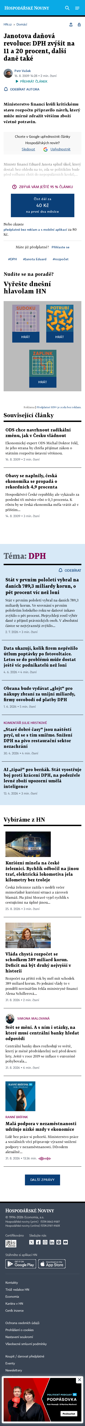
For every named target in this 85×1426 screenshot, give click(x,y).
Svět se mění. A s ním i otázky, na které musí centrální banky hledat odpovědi (42, 1033)
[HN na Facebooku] (38, 1242)
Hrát (25, 337)
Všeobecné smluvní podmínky (26, 1344)
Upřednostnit (60, 149)
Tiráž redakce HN (17, 1289)
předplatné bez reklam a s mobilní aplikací (35, 229)
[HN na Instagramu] (45, 1242)
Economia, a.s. (34, 1217)
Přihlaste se (60, 247)
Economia (12, 1296)
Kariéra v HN (14, 1303)
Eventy (10, 1363)
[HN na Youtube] (65, 1242)
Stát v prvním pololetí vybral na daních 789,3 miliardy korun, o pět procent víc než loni (42, 586)
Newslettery (13, 1370)
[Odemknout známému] (79, 24)
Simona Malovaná (33, 1018)
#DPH (12, 259)
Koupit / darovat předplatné (24, 1356)
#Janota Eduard (34, 259)
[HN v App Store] (52, 1263)
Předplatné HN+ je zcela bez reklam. (58, 407)
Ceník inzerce (14, 1310)
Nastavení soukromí (19, 1337)
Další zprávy (42, 1180)
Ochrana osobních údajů (22, 1323)
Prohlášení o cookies (19, 1330)
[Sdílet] (71, 24)
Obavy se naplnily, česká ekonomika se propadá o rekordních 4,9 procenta (31, 481)
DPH (37, 556)
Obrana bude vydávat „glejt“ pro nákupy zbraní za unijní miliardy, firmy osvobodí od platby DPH (39, 694)
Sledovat (28, 149)
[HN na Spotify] (58, 1242)
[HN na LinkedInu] (52, 1242)
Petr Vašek (23, 71)
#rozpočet (60, 259)
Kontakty (11, 1282)
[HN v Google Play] (20, 1263)
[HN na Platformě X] (31, 1242)
